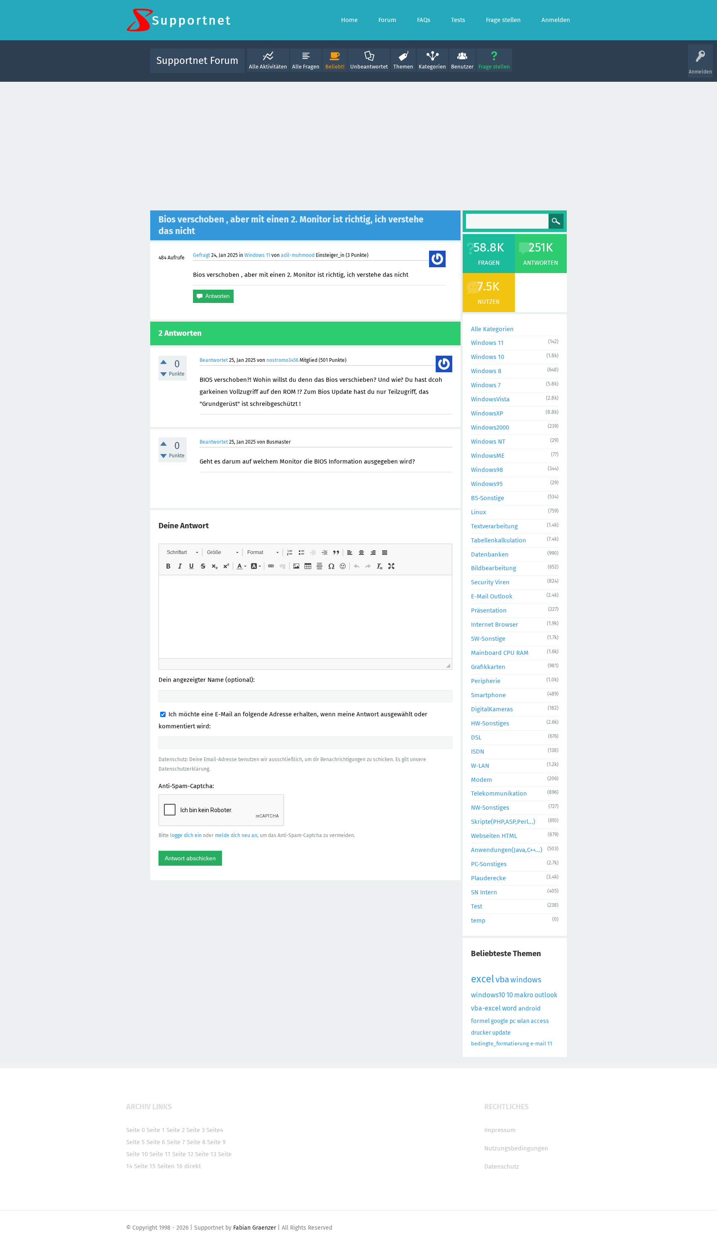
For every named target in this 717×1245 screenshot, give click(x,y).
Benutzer (462, 66)
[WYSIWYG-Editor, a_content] (305, 616)
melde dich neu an (236, 835)
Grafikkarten (488, 667)
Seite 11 (160, 1154)
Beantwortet (214, 360)
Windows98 (487, 470)
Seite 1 (155, 1130)
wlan (523, 1021)
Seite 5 (135, 1142)
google (499, 1021)
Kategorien (432, 66)
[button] (182, 552)
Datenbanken (490, 554)
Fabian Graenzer (254, 1227)
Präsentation (489, 610)
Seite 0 (135, 1130)
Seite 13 (205, 1154)
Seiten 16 (170, 1166)
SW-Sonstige (488, 638)
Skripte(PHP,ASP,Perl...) (503, 821)
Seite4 (214, 1130)
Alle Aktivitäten (268, 66)
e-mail (538, 1043)
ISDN (477, 751)
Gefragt (201, 255)
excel (482, 979)
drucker (481, 1032)
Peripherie (485, 681)
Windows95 (487, 484)
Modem (481, 780)
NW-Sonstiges (490, 807)
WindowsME (488, 455)
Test (476, 906)
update (501, 1032)
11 (549, 1043)
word (509, 1008)
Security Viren (490, 582)
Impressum (500, 1130)
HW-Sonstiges (490, 723)
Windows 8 (486, 371)
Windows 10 (487, 357)
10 (509, 995)
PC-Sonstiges (489, 864)
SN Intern (484, 892)
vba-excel (486, 1008)
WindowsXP (487, 413)
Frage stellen (494, 66)
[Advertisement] (358, 144)
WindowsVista (490, 399)
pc (513, 1021)
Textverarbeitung (494, 526)
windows (525, 979)
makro (523, 995)
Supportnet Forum (197, 60)
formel (480, 1021)
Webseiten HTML (494, 836)
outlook (545, 995)
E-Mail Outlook (491, 596)
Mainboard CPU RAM (500, 653)
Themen (403, 66)
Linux (478, 512)
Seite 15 (145, 1166)
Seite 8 (196, 1142)
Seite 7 (176, 1142)
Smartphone (488, 695)
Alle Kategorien (492, 329)
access (540, 1021)
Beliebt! (334, 66)
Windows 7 (486, 385)
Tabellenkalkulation (498, 540)
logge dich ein (186, 835)
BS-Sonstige (487, 498)
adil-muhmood (298, 255)
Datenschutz (501, 1166)
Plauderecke (488, 878)
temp (478, 920)
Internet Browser (494, 624)
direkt (192, 1166)
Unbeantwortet (369, 66)
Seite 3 (195, 1130)
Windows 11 (257, 255)
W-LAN (480, 765)
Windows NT (488, 441)
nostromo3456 (282, 360)
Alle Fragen (305, 66)
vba (502, 979)
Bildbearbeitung (493, 568)
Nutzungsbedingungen (516, 1148)
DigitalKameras (492, 709)
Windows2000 (490, 427)
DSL (476, 737)
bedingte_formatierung (500, 1043)
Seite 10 (137, 1154)
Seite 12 (182, 1154)
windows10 (488, 995)
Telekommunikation (499, 793)
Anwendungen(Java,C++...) (506, 850)
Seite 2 (175, 1130)
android (529, 1008)
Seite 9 (216, 1142)
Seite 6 (155, 1142)
